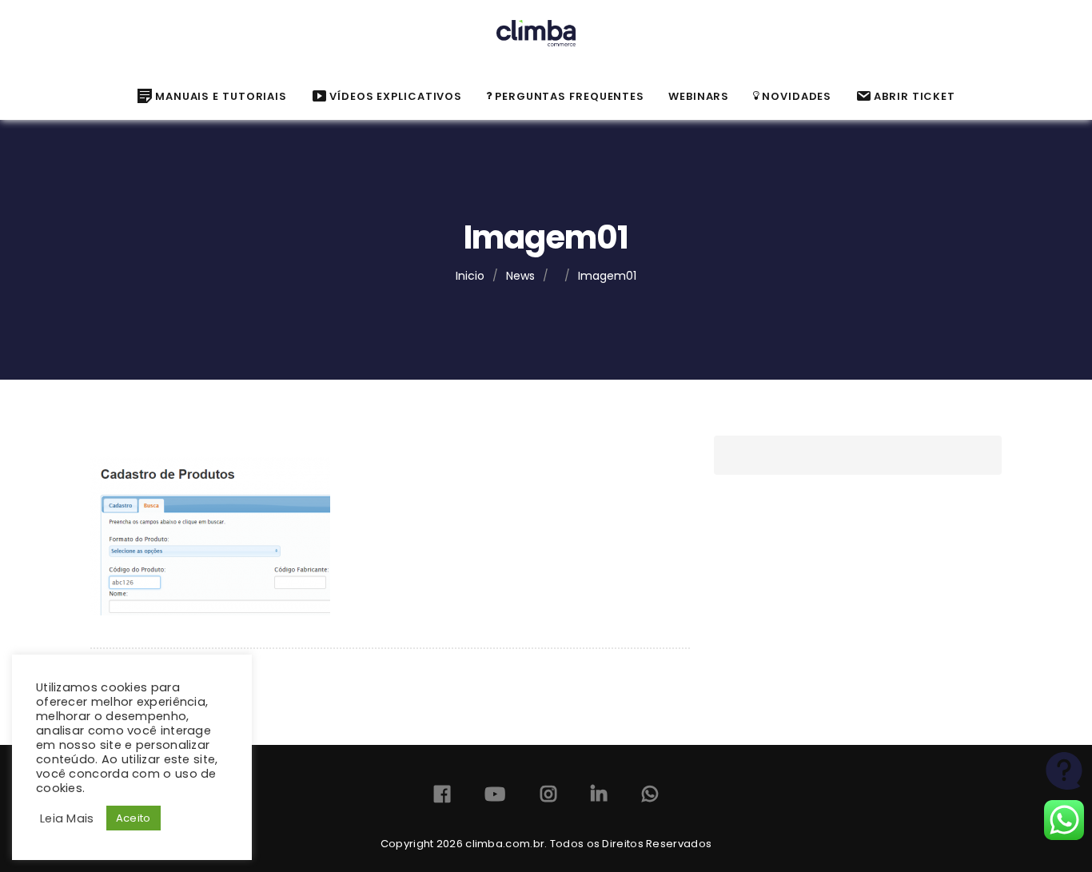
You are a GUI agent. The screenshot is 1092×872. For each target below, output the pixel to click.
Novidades (796, 96)
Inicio (470, 276)
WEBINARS (698, 96)
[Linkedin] (599, 797)
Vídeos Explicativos (395, 96)
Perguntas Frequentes (569, 96)
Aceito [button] (133, 818)
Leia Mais (67, 818)
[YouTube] (494, 797)
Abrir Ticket (914, 96)
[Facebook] (442, 797)
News (520, 276)
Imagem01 (607, 276)
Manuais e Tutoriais (221, 96)
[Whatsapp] (650, 797)
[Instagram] (548, 797)
